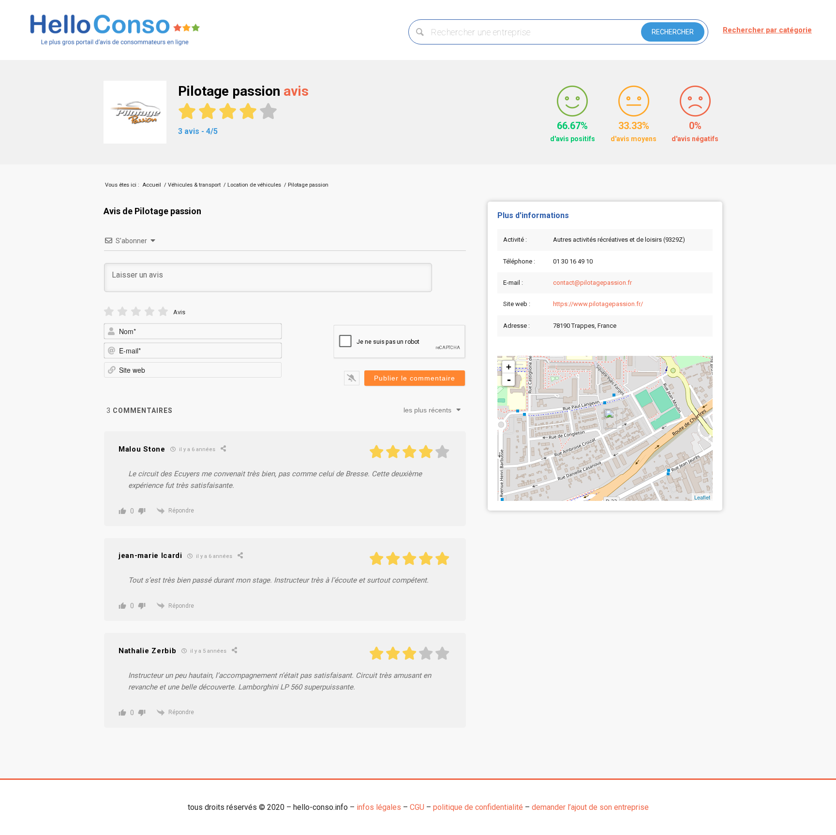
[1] (109, 311)
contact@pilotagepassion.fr (592, 282)
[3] (136, 311)
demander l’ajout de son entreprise (590, 807)
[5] (163, 311)
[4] (149, 311)
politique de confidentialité (478, 807)
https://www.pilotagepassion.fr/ (598, 304)
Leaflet (702, 497)
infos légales (379, 807)
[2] (122, 311)
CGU (417, 807)
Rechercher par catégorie (767, 30)
